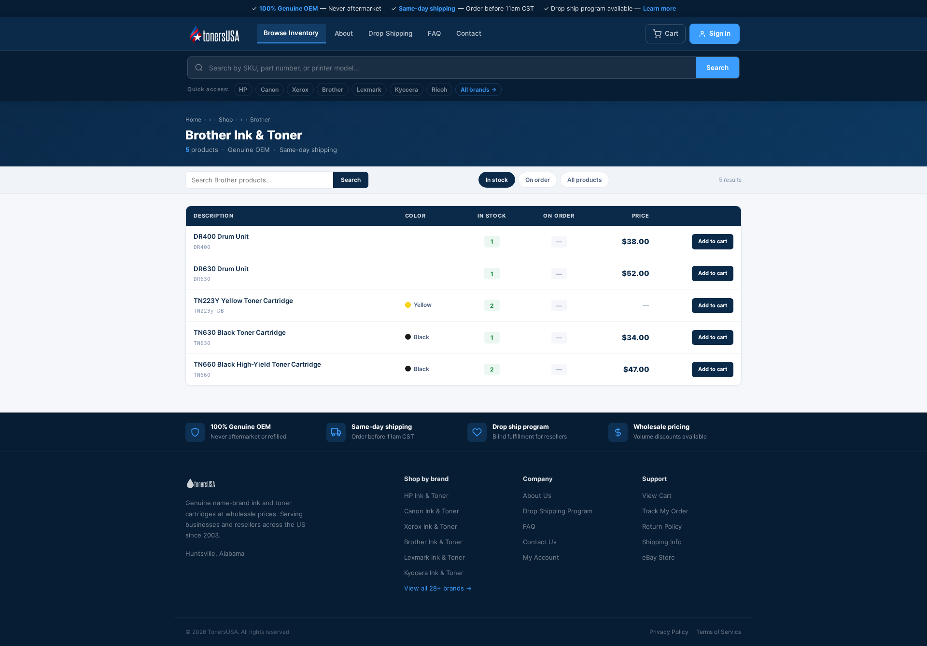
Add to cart (712, 241)
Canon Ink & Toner (431, 511)
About (344, 33)
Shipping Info (662, 542)
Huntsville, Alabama (214, 553)
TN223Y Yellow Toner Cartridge (243, 300)
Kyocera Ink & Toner (434, 573)
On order (537, 179)
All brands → (478, 89)
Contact (469, 33)
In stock (497, 179)
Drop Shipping (390, 33)
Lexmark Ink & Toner (434, 557)
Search (717, 67)
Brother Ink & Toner (433, 542)
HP (243, 89)
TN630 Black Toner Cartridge (240, 332)
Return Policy (662, 526)
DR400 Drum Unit (221, 236)
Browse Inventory (291, 33)
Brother (332, 89)
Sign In (719, 33)
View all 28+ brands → (438, 588)
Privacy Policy (668, 631)
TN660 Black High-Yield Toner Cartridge (257, 364)
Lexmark (369, 89)
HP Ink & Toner (426, 495)
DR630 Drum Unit (221, 269)
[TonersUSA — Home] (214, 33)
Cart (671, 33)
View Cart (657, 495)
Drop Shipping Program (557, 511)
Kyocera (406, 89)
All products (584, 179)
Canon (270, 89)
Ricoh (439, 89)
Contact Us (540, 542)
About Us (537, 495)
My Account (541, 557)
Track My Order (665, 511)
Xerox (300, 89)
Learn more (659, 8)
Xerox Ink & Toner (430, 526)
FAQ (434, 33)
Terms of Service (719, 631)
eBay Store (658, 557)
